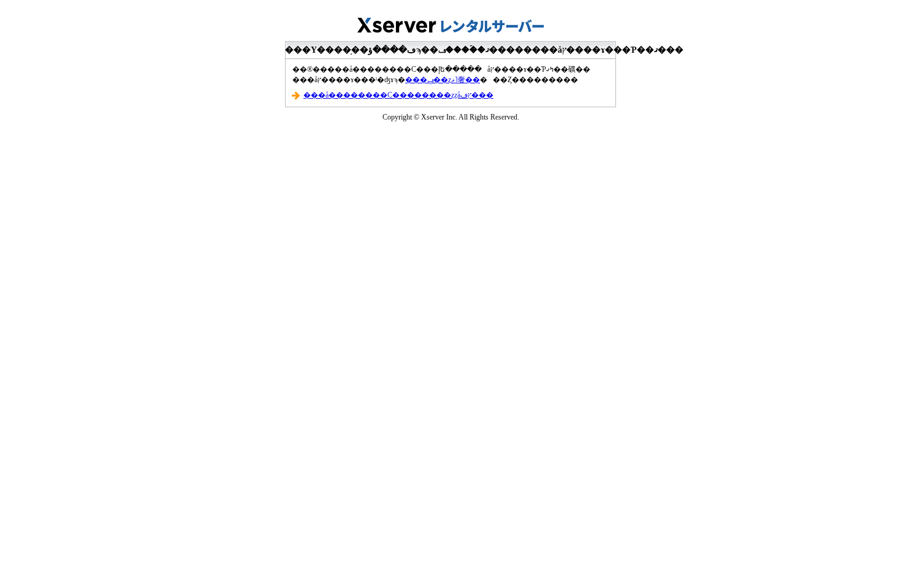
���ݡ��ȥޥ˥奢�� (442, 79)
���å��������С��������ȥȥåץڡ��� (398, 95)
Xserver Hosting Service (450, 21)
